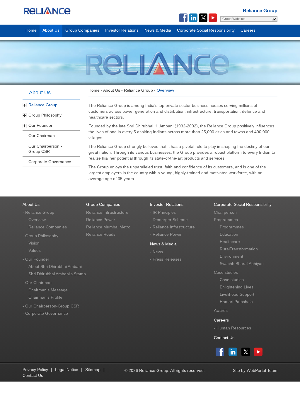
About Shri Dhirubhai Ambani (55, 266)
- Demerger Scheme (169, 219)
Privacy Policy (35, 369)
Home (31, 29)
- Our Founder (36, 259)
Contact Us (224, 337)
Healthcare (230, 241)
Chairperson (225, 212)
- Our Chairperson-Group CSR (51, 306)
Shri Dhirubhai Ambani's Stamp (57, 273)
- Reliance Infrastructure (172, 227)
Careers (248, 29)
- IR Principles (163, 212)
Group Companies (82, 29)
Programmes (226, 219)
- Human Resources (232, 328)
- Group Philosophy (40, 235)
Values (34, 250)
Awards (221, 310)
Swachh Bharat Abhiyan (242, 263)
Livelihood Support (237, 294)
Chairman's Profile (45, 297)
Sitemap (92, 369)
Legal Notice (66, 369)
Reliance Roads (100, 234)
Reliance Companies (47, 227)
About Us (50, 29)
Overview (37, 219)
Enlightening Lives (236, 287)
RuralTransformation (239, 249)
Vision (34, 243)
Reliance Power (100, 219)
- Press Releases (166, 259)
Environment (231, 256)
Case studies (226, 272)
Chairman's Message (48, 290)
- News (156, 251)
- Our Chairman (37, 282)
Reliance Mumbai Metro (108, 227)
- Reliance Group (38, 212)
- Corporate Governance (45, 313)
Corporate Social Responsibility (206, 29)
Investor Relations (122, 29)
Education (229, 234)
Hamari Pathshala (236, 301)
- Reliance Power (166, 234)
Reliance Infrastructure (107, 212)
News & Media (157, 29)
